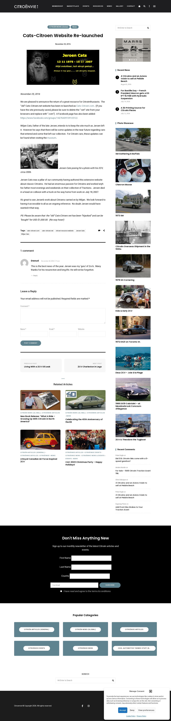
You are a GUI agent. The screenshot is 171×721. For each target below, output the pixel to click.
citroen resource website (64, 231)
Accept (123, 710)
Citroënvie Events (93, 452)
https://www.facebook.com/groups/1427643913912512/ (48, 118)
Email (52, 329)
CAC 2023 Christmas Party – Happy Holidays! (83, 463)
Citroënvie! (45, 456)
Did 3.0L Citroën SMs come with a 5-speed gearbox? (132, 459)
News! (109, 6)
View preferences (146, 710)
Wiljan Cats (25, 234)
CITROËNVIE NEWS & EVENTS (93, 456)
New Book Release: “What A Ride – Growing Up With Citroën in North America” (37, 419)
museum (51, 138)
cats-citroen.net (47, 231)
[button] (150, 691)
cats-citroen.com (33, 231)
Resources (98, 6)
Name (23, 329)
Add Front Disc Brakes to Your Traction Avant (129, 508)
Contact (131, 6)
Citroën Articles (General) (32, 452)
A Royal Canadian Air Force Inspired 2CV (38, 460)
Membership (57, 6)
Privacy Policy (141, 716)
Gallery (119, 6)
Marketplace (73, 6)
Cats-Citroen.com (85, 106)
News (74, 27)
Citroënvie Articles (51, 413)
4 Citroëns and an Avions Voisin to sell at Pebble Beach (131, 484)
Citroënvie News (72, 456)
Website (81, 329)
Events (86, 6)
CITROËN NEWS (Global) (58, 27)
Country (65, 576)
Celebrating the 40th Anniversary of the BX (84, 420)
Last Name (65, 567)
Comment (24, 306)
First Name (65, 558)
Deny (132, 710)
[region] (133, 50)
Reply (35, 275)
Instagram (89, 706)
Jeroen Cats (80, 231)
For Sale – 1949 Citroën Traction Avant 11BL (133, 472)
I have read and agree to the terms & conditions (87, 591)
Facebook (82, 706)
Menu (154, 6)
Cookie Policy (130, 716)
